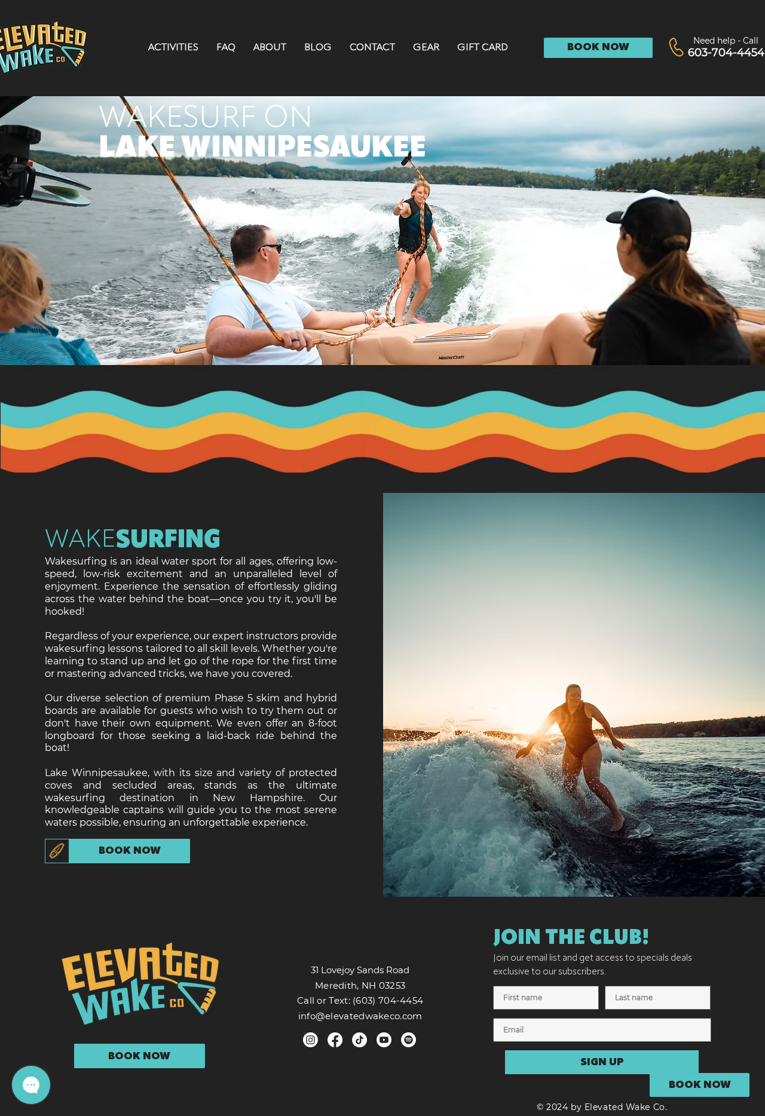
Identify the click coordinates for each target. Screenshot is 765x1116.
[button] (173, 47)
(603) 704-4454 (388, 1000)
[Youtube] (384, 1039)
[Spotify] (408, 1039)
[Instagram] (310, 1039)
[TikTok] (359, 1039)
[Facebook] (335, 1039)
